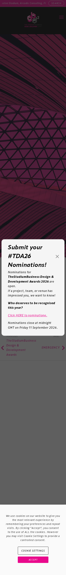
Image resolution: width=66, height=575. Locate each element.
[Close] (57, 256)
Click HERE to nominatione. (27, 315)
